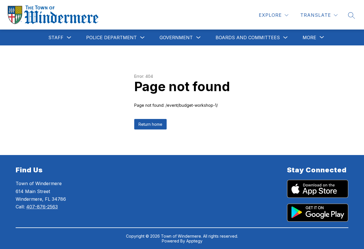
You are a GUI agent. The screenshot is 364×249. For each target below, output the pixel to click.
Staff (55, 37)
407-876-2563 (42, 207)
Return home (150, 124)
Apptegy (194, 240)
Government (176, 37)
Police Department (111, 37)
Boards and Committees (248, 37)
